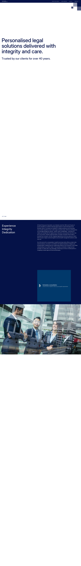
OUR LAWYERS (64, 1)
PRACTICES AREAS (55, 1)
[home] (8, 1)
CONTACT (76, 1)
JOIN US (70, 1)
